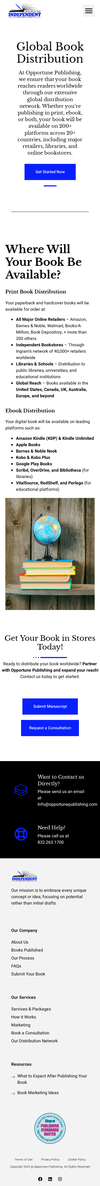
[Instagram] (60, 1179)
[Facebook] (40, 1179)
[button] (89, 11)
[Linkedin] (50, 1179)
